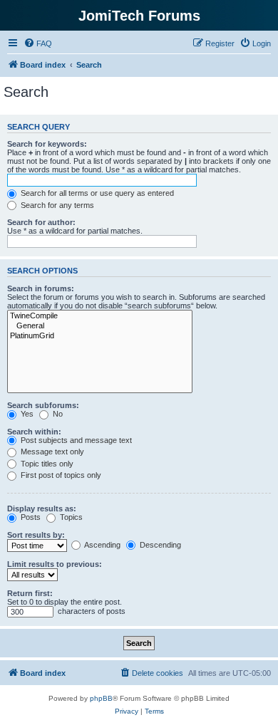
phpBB (101, 698)
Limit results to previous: (54, 564)
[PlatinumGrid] (100, 336)
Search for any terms (56, 205)
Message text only (51, 451)
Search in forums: (40, 288)
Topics (70, 517)
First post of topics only (60, 475)
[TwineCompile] (100, 316)
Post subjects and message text (75, 440)
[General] (100, 326)
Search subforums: (43, 405)
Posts (30, 517)
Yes (26, 414)
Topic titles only (46, 463)
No (57, 414)
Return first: (30, 593)
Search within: (34, 431)
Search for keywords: (47, 144)
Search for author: (41, 222)
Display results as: (41, 508)
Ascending (101, 545)
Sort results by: (36, 535)
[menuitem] (38, 43)
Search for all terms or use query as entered (96, 193)
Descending (159, 545)
